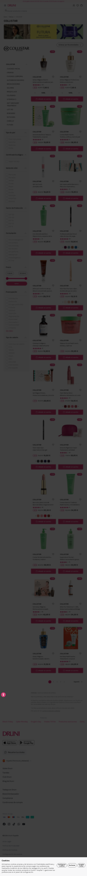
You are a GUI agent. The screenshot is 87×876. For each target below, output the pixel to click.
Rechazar (72, 865)
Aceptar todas (81, 865)
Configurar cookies (62, 865)
